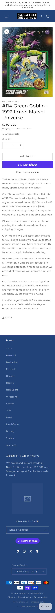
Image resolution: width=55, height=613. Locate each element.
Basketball (12, 362)
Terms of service (20, 602)
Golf (8, 410)
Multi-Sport (12, 424)
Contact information (29, 606)
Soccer (10, 403)
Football (11, 369)
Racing (10, 383)
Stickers (10, 438)
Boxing (10, 431)
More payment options (27, 172)
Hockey (10, 376)
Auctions (11, 445)
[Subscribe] (45, 529)
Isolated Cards (26, 593)
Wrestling (12, 396)
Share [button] (8, 317)
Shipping (6, 129)
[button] (6, 16)
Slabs (9, 348)
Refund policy (24, 597)
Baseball (11, 355)
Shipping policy (38, 602)
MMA (9, 417)
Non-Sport (12, 389)
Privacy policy (40, 597)
